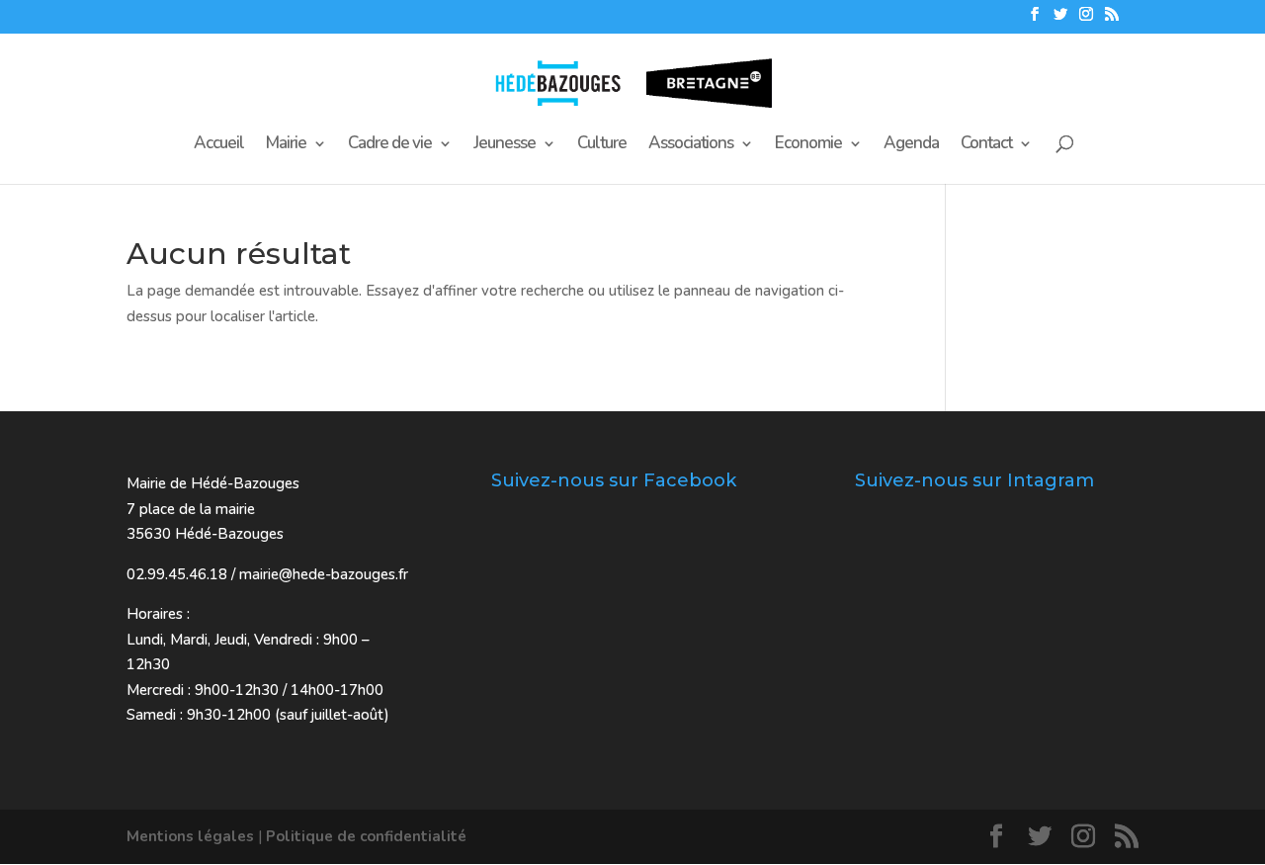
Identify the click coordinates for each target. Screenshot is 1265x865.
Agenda (911, 145)
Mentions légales (190, 836)
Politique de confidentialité (366, 836)
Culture (602, 145)
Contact (986, 145)
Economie (808, 145)
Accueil (219, 145)
